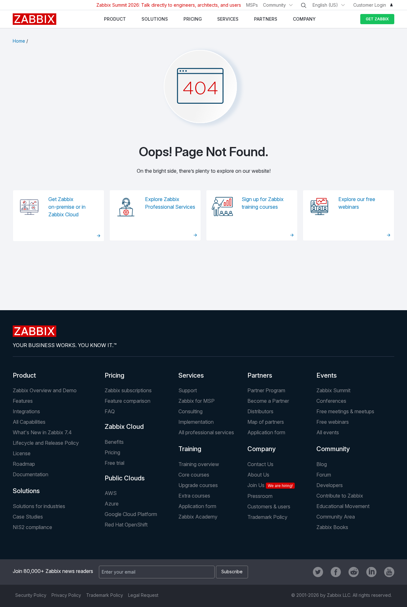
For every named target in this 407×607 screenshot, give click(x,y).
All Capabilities (29, 422)
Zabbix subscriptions (128, 390)
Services (191, 375)
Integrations (26, 411)
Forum (323, 474)
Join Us (270, 485)
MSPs (252, 5)
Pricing (114, 375)
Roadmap (24, 464)
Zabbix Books (332, 527)
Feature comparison (127, 401)
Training (189, 449)
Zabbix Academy (197, 516)
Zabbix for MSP (196, 401)
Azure (112, 503)
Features (23, 401)
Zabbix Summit (333, 390)
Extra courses (194, 495)
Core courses (193, 474)
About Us (258, 474)
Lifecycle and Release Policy (46, 443)
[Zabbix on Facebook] (336, 572)
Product (24, 375)
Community (274, 5)
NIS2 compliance (32, 527)
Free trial (114, 463)
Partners (259, 375)
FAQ (110, 411)
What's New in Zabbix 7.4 (42, 432)
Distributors (260, 411)
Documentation (30, 474)
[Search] (303, 5)
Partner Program (266, 390)
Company (261, 449)
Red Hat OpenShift (126, 524)
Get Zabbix (377, 19)
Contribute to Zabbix (339, 495)
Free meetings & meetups (345, 411)
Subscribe (232, 571)
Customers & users (268, 506)
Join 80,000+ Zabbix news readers (53, 571)
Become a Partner (268, 401)
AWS (111, 493)
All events (327, 432)
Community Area (335, 516)
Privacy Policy (66, 595)
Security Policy (30, 595)
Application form (266, 432)
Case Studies (28, 516)
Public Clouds (125, 478)
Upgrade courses (198, 485)
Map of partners (265, 422)
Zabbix (34, 19)
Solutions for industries (39, 506)
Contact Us (260, 464)
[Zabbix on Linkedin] (371, 572)
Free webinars (332, 422)
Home (19, 41)
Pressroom (259, 496)
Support (187, 390)
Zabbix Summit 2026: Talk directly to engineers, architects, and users (168, 5)
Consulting (190, 411)
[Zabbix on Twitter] (318, 572)
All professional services (206, 432)
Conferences (331, 401)
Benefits (114, 442)
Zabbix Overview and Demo (45, 390)
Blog (321, 464)
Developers (329, 485)
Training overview (198, 464)
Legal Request (143, 595)
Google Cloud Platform (131, 514)
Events (326, 375)
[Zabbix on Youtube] (389, 572)
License (22, 453)
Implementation (196, 422)
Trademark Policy (267, 517)
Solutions (26, 491)
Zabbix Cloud (124, 426)
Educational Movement (342, 506)
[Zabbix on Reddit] (353, 572)
